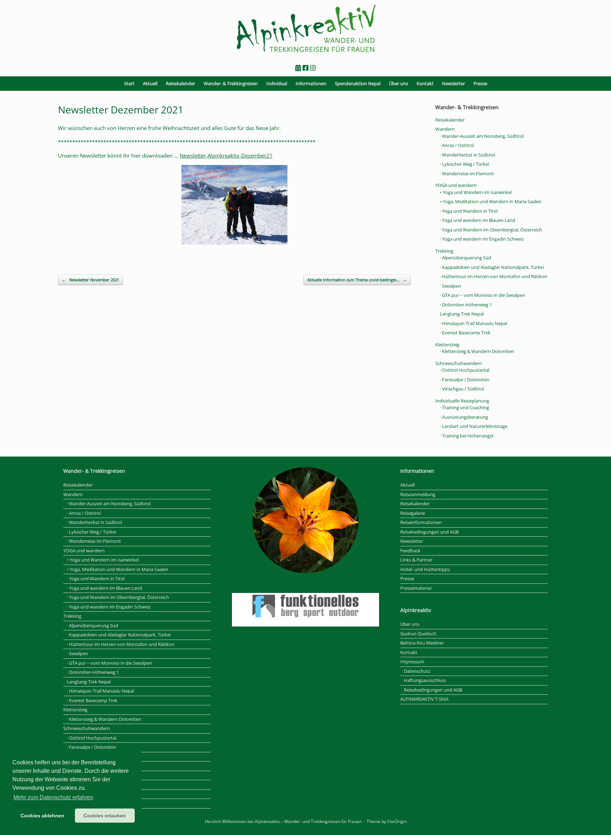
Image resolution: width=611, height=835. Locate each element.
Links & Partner (416, 560)
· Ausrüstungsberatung (464, 417)
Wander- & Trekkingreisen (231, 83)
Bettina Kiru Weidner (422, 643)
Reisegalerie (412, 513)
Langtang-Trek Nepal (462, 314)
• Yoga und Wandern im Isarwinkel (476, 192)
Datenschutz (417, 671)
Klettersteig (447, 344)
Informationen (311, 83)
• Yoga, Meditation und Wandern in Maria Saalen (490, 201)
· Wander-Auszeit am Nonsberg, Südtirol (482, 136)
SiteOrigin (397, 821)
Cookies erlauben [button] (104, 815)
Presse (480, 83)
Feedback (410, 550)
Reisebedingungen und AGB (429, 532)
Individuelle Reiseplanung (462, 401)
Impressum (412, 661)
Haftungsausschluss (425, 680)
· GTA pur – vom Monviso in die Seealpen (482, 295)
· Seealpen (450, 286)
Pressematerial (415, 588)
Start (129, 83)
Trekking (444, 251)
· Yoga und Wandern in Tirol (468, 211)
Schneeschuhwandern (458, 363)
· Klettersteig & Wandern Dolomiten (477, 351)
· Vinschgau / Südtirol (462, 389)
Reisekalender (180, 83)
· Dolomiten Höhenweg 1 (466, 304)
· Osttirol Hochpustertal (464, 370)
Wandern (445, 129)
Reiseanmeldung (417, 494)
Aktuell (150, 83)
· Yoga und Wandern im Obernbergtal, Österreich (491, 230)
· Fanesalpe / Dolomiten (464, 379)
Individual (276, 83)
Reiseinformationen (421, 522)
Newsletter (453, 83)
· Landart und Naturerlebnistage (473, 426)
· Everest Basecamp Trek (465, 332)
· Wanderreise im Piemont (467, 173)
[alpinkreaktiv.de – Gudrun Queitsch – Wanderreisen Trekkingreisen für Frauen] (305, 29)
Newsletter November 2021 (90, 279)
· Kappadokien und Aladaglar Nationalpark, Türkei (492, 267)
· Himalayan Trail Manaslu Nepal (473, 323)
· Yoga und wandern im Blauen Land (477, 220)
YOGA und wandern (456, 185)
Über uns (398, 83)
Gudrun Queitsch (418, 633)
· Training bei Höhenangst (467, 436)
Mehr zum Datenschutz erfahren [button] (53, 797)
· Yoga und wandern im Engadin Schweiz (482, 239)
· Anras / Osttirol (457, 145)
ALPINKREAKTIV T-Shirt (424, 699)
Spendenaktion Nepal (357, 83)
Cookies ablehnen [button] (42, 815)
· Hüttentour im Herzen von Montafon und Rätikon (493, 276)
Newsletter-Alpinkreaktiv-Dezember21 (226, 155)
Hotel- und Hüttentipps (425, 569)
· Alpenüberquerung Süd (465, 257)
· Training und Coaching (464, 407)
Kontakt (425, 83)
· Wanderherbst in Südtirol (467, 155)
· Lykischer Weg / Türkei (464, 164)
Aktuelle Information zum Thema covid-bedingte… (357, 279)
